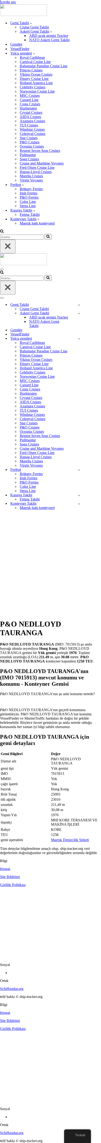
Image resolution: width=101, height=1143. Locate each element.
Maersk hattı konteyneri (37, 223)
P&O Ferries (29, 197)
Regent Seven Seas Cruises (40, 151)
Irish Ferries (28, 193)
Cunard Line (29, 100)
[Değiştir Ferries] (79, 470)
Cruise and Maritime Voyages (42, 163)
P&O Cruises (29, 142)
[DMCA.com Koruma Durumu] (50, 957)
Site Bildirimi (10, 877)
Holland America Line (36, 83)
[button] (31, 23)
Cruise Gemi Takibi (34, 27)
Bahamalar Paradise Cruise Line (43, 66)
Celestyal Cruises (32, 134)
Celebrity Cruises (32, 87)
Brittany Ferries (31, 189)
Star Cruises (29, 138)
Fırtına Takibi (30, 215)
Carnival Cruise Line (35, 62)
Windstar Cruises (32, 129)
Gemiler (16, 44)
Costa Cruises (30, 104)
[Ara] (2, 232)
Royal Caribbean (32, 57)
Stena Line (28, 206)
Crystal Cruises (31, 112)
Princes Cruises (31, 70)
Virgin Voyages (31, 180)
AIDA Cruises (30, 117)
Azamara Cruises (32, 121)
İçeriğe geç (8, 2)
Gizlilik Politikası (13, 885)
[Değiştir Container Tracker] (79, 504)
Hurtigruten (28, 108)
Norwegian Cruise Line (37, 91)
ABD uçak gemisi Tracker (48, 36)
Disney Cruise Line (34, 79)
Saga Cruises (29, 159)
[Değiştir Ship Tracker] (79, 305)
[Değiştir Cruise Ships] (79, 339)
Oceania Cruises (32, 146)
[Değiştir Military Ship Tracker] (79, 313)
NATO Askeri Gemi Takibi (49, 40)
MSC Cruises (30, 96)
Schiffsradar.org (11, 989)
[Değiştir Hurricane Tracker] (79, 495)
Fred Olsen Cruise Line (37, 167)
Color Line (28, 202)
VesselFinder (19, 49)
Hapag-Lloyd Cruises (36, 172)
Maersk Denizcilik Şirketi (70, 840)
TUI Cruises (29, 125)
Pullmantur (28, 155)
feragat (5, 869)
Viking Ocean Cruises (36, 74)
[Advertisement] (50, 564)
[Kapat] (8, 246)
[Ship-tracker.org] (23, 15)
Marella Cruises (31, 176)
